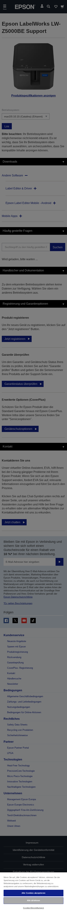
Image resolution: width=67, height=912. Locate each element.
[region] (33, 892)
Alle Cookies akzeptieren (33, 893)
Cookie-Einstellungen (33, 908)
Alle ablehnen (33, 900)
